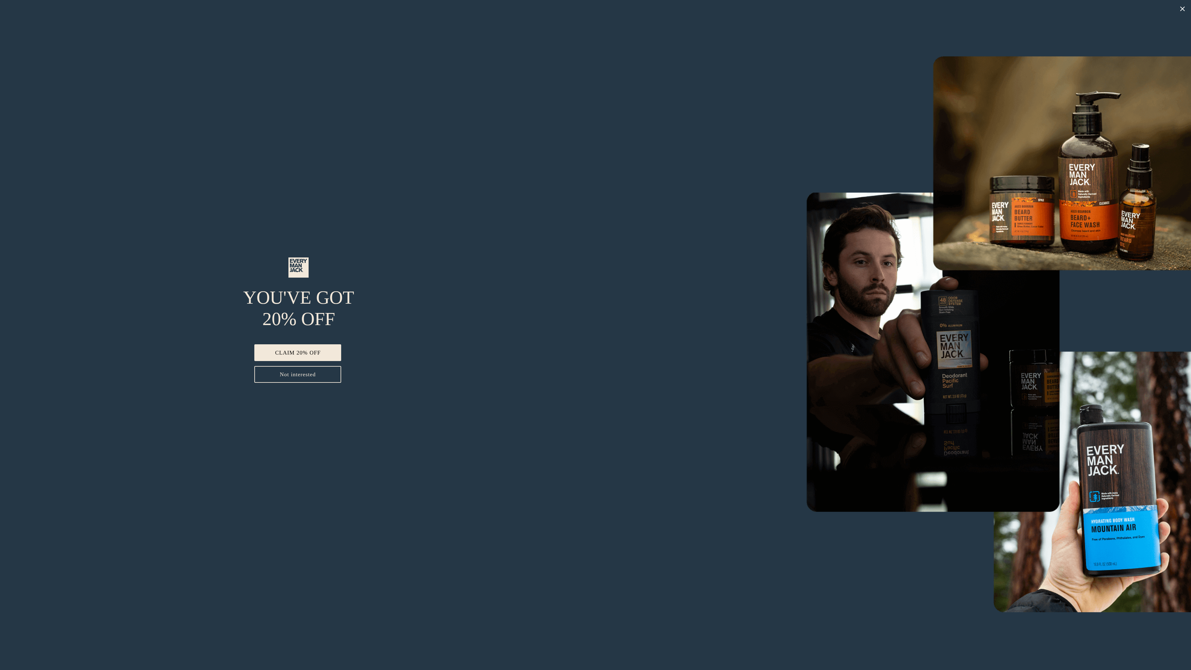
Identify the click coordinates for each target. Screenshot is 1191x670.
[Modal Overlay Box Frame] (595, 335)
